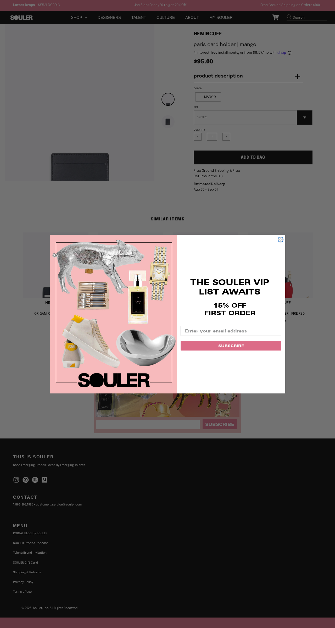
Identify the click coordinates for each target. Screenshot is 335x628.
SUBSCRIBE (231, 345)
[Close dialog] (280, 239)
